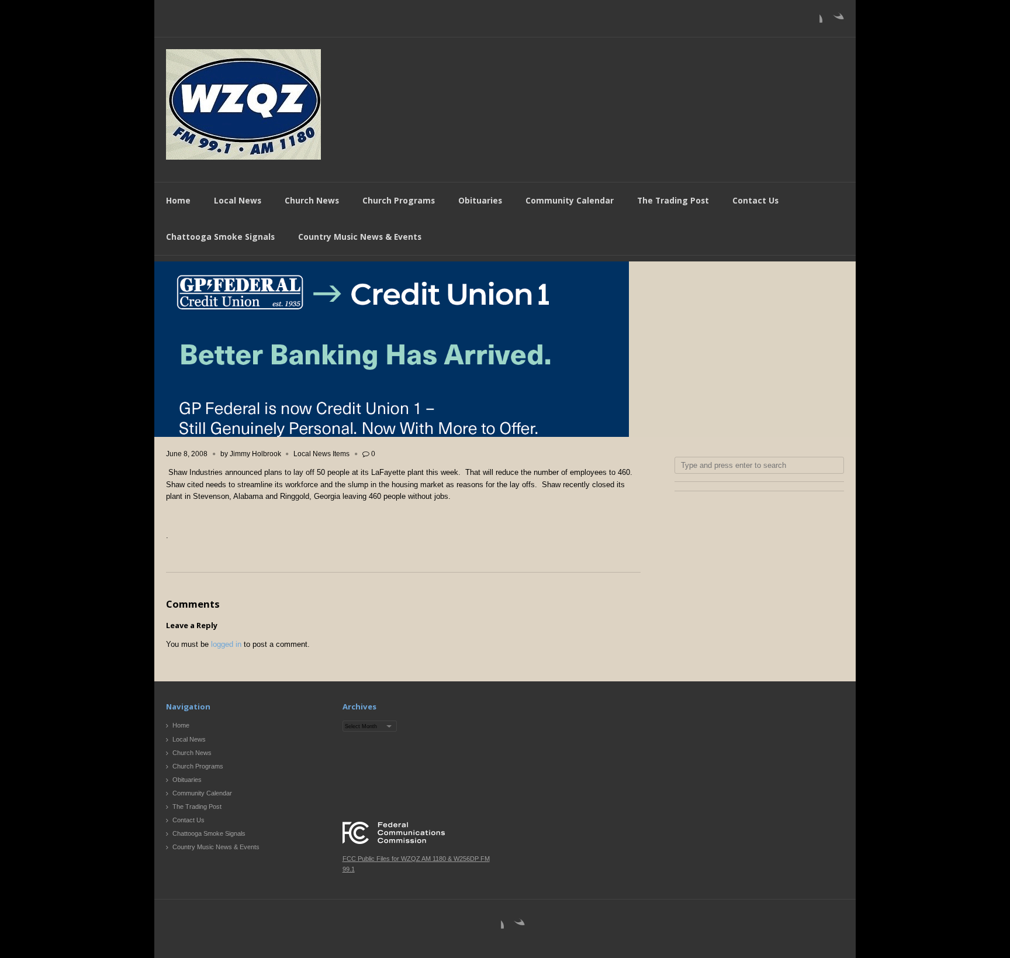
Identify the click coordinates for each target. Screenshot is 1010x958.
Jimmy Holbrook (255, 453)
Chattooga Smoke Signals (220, 236)
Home (178, 200)
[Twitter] (834, 21)
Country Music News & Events (359, 236)
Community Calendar (569, 200)
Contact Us (755, 200)
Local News (237, 200)
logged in (226, 644)
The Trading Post (673, 200)
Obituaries (480, 200)
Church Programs (398, 200)
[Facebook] (813, 21)
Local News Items (321, 453)
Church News (312, 200)
